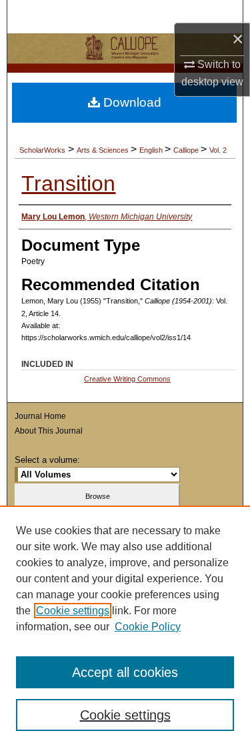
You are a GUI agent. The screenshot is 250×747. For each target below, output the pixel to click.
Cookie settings (72, 610)
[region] (125, 626)
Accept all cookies (125, 672)
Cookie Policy (148, 626)
